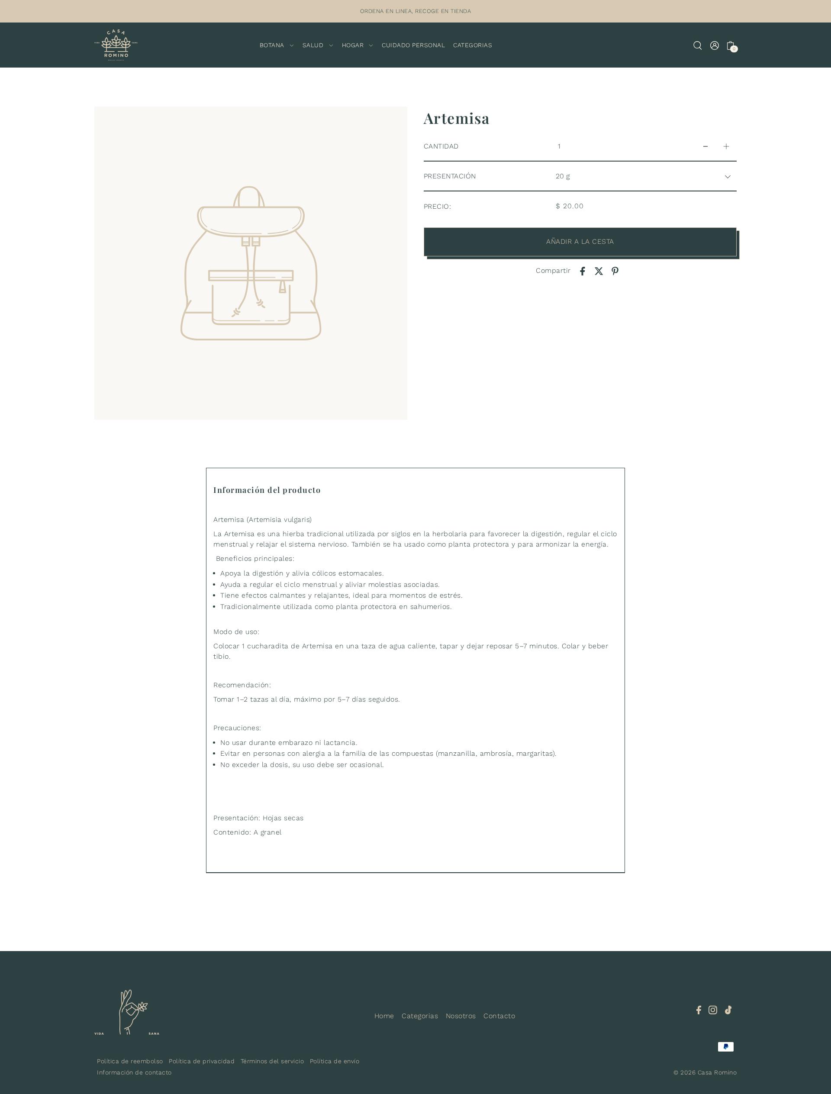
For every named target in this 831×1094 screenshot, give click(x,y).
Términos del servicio (272, 1061)
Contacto (499, 1016)
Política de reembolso (130, 1061)
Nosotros (461, 1016)
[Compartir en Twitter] (599, 270)
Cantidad (441, 146)
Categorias (420, 1016)
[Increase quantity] (726, 147)
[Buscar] (698, 45)
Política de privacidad (202, 1061)
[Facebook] (698, 1009)
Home (384, 1016)
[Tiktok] (728, 1009)
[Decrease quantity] (705, 147)
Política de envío (335, 1061)
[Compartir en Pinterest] (615, 270)
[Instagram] (713, 1009)
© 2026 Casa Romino (705, 1072)
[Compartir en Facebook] (582, 270)
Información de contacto (134, 1072)
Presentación (450, 176)
